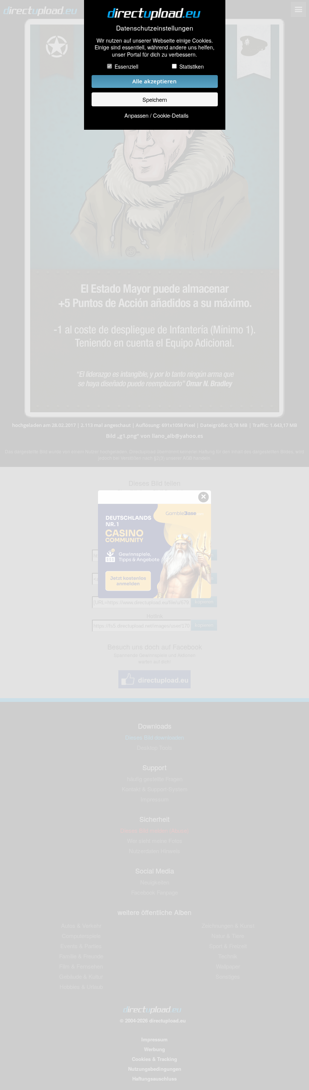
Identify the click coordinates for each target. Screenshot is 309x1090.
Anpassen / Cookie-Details (156, 115)
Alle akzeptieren (154, 81)
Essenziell (126, 66)
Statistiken (191, 66)
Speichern (154, 99)
